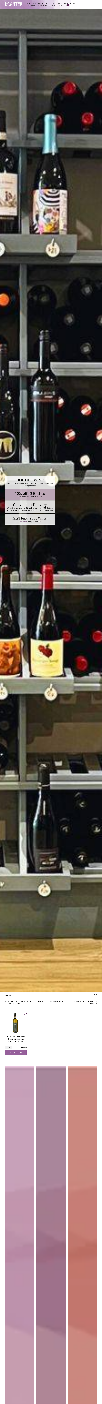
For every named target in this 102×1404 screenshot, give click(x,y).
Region (37, 1001)
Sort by (78, 1001)
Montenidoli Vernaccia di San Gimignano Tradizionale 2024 (16, 1039)
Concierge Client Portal (36, 6)
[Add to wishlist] (25, 1014)
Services (67, 3)
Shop (28, 3)
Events (52, 3)
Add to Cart (16, 1052)
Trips (59, 3)
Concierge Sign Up (40, 3)
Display (91, 1001)
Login (60, 6)
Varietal (25, 1001)
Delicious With (54, 1001)
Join (53, 6)
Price (92, 1003)
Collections (14, 1003)
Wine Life (76, 3)
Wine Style (10, 1001)
